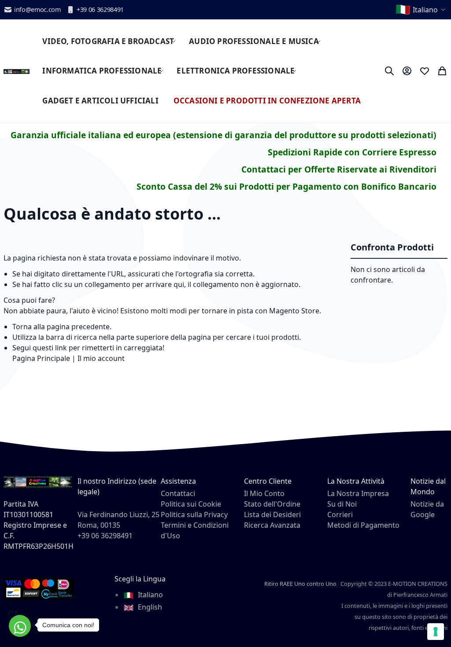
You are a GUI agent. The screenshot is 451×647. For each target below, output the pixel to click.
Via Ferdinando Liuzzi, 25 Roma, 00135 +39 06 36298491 (118, 525)
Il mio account (101, 358)
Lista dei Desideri (272, 514)
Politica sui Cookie (191, 504)
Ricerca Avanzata (272, 525)
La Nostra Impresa (358, 493)
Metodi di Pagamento (363, 525)
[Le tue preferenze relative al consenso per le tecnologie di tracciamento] (435, 631)
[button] (421, 9)
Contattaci (178, 493)
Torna (22, 326)
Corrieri (340, 514)
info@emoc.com (37, 9)
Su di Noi (342, 504)
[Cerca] (389, 71)
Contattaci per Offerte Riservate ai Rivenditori (338, 169)
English (149, 607)
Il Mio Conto (264, 493)
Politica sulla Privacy (194, 514)
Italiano (149, 594)
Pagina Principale (41, 358)
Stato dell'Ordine (272, 504)
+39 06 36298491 (100, 9)
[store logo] (17, 71)
